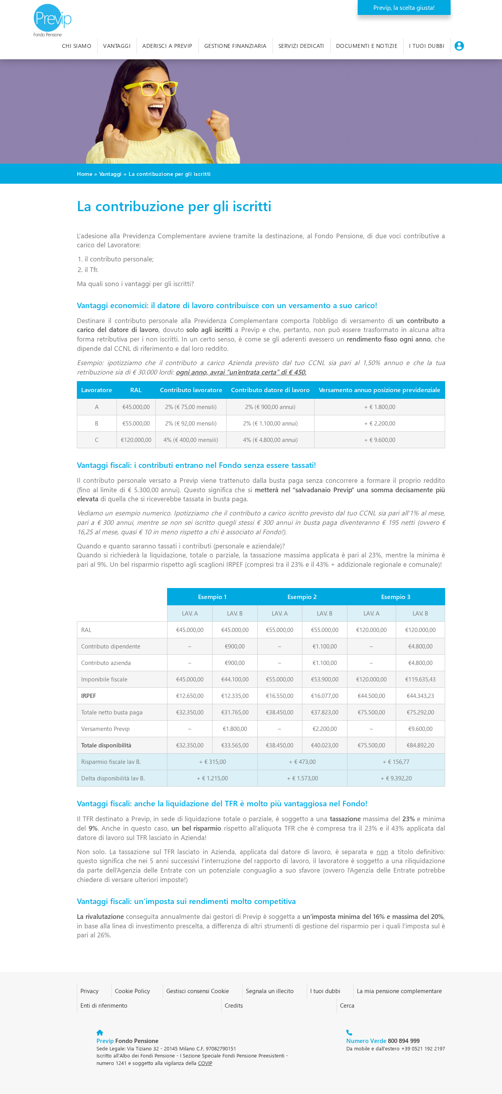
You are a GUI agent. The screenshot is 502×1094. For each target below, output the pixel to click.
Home (84, 173)
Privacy (89, 991)
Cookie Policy (132, 991)
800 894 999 (383, 1041)
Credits (234, 1005)
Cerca (347, 1005)
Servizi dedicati (301, 45)
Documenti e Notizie (367, 45)
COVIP (205, 1062)
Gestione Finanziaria (235, 45)
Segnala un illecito (270, 991)
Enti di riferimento (103, 1005)
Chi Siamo (77, 45)
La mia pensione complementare (399, 991)
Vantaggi (117, 45)
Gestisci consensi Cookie (197, 991)
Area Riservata (459, 46)
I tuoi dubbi (426, 45)
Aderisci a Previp (167, 45)
